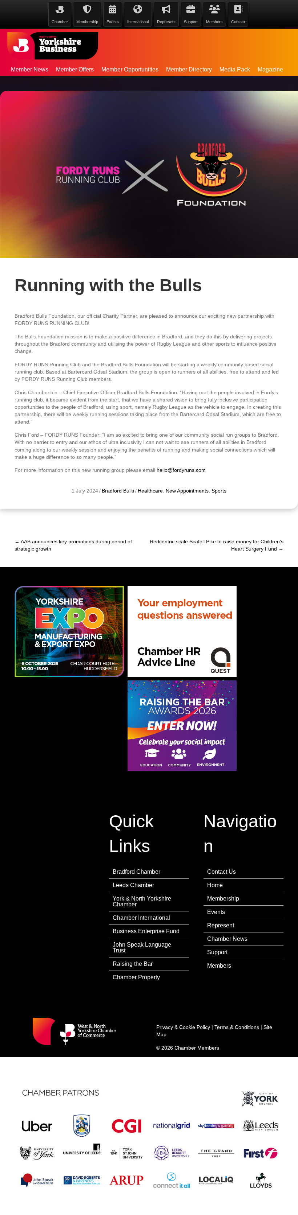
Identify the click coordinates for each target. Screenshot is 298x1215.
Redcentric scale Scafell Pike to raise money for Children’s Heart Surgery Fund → (216, 545)
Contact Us (221, 872)
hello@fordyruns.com (181, 470)
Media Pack (235, 69)
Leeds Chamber (133, 885)
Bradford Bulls (118, 491)
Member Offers (75, 69)
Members (219, 966)
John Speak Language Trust (142, 948)
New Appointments (187, 491)
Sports (219, 491)
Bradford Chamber (136, 872)
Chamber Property (136, 977)
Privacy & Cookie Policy (183, 1027)
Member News (29, 69)
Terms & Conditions (236, 1027)
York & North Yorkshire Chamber (142, 901)
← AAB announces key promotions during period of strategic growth (73, 545)
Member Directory (189, 69)
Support (217, 952)
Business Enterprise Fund (146, 931)
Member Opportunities (129, 69)
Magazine (270, 69)
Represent (220, 925)
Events (216, 912)
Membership (223, 898)
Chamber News (227, 939)
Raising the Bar (133, 964)
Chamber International (141, 918)
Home (215, 885)
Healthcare (150, 491)
